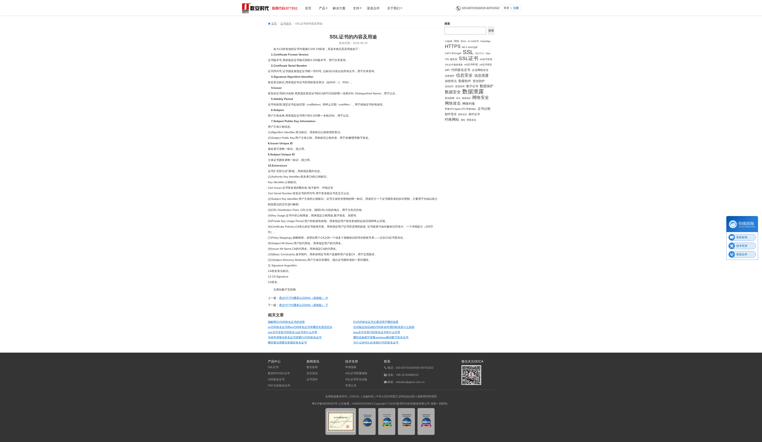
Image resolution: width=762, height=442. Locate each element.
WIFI (447, 70)
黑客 (463, 120)
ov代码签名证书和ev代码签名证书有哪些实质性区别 (300, 327)
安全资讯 (312, 373)
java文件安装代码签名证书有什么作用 (376, 332)
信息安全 (464, 75)
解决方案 (339, 8)
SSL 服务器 (451, 59)
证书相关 (286, 23)
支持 (356, 8)
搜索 (447, 23)
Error (463, 41)
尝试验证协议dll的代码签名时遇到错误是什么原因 (383, 327)
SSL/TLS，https (483, 53)
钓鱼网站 (452, 119)
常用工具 (350, 385)
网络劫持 (466, 98)
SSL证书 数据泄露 (454, 64)
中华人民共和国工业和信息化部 (395, 396)
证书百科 (312, 379)
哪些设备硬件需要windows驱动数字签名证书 (380, 337)
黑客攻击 (471, 120)
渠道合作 (373, 8)
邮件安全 (451, 114)
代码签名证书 (460, 70)
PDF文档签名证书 (279, 385)
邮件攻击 (462, 114)
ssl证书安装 (486, 59)
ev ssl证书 (473, 41)
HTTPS (453, 46)
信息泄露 (481, 75)
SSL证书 (468, 58)
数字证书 (472, 86)
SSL (468, 52)
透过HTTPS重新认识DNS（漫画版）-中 (303, 297)
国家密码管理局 (427, 396)
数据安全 (453, 92)
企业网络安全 (480, 70)
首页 (308, 8)
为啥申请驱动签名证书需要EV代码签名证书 (294, 337)
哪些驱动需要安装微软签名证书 (287, 342)
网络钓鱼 (468, 103)
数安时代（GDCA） (348, 396)
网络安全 (480, 97)
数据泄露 (473, 91)
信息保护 (449, 76)
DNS (456, 41)
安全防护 (479, 81)
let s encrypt (469, 47)
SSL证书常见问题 (356, 379)
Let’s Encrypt (453, 53)
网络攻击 (453, 103)
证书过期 (484, 108)
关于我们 (393, 8)
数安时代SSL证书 (279, 373)
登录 (507, 8)
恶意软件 (460, 86)
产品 (322, 8)
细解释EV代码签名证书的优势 (286, 321)
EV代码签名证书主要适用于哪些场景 (375, 321)
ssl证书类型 (485, 64)
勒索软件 (464, 81)
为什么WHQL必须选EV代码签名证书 (375, 342)
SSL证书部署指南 (356, 373)
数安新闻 (312, 367)
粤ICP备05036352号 (325, 403)
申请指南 (350, 367)
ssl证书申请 (471, 64)
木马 (458, 98)
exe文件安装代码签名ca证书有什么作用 (292, 332)
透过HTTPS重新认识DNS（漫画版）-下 (303, 305)
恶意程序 (449, 86)
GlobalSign (485, 41)
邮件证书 (474, 114)
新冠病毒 (449, 98)
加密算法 (451, 81)
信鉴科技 (368, 396)
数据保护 (486, 86)
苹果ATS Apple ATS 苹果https (460, 109)
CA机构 (448, 41)
